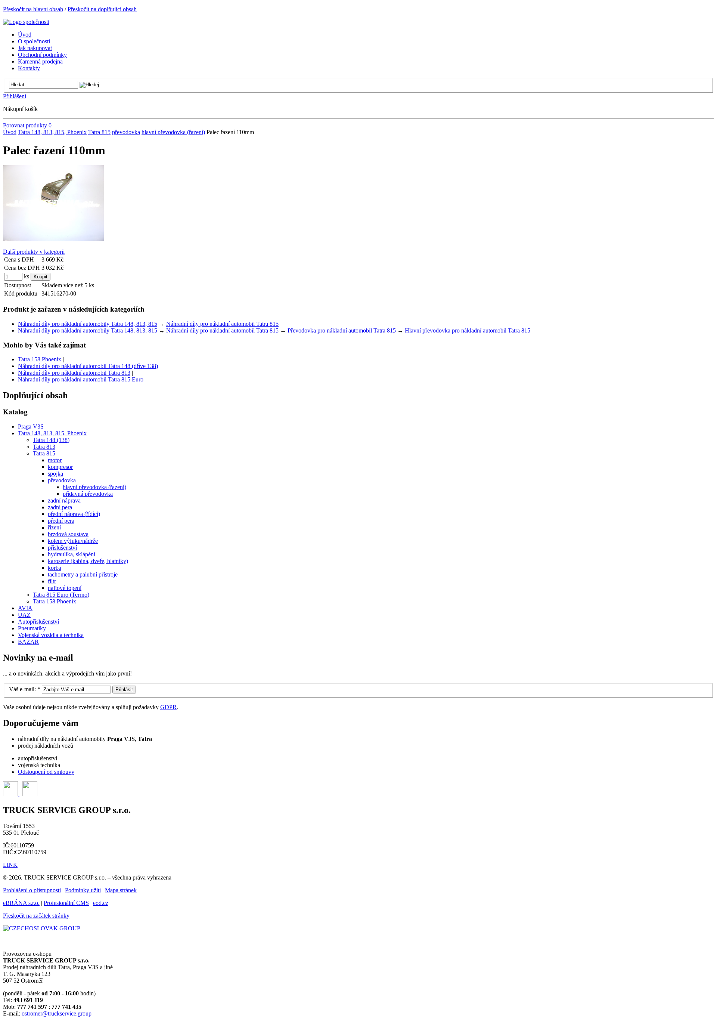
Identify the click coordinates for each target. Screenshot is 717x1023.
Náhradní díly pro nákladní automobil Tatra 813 (74, 373)
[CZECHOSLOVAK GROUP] (41, 928)
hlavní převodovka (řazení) (173, 132)
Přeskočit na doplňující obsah (102, 9)
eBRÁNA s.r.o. (21, 903)
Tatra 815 (99, 132)
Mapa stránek (121, 890)
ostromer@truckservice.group (56, 1013)
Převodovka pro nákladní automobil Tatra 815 (342, 330)
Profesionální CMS (66, 903)
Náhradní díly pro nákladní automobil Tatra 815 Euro (80, 379)
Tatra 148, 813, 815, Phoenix (52, 132)
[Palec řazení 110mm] (53, 239)
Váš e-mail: (24, 689)
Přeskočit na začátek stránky (36, 915)
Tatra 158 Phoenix (39, 359)
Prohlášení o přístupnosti (32, 890)
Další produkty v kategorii (34, 251)
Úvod (9, 132)
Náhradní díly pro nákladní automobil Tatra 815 (222, 324)
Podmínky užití (83, 890)
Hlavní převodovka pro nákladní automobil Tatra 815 (467, 330)
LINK (10, 865)
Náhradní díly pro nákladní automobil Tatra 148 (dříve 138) (88, 366)
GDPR (168, 707)
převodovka (126, 132)
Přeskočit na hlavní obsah (33, 9)
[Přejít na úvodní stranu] (26, 22)
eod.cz (100, 903)
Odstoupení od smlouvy (46, 772)
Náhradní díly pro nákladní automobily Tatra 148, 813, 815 (87, 324)
